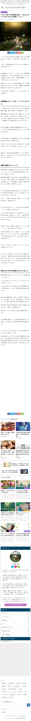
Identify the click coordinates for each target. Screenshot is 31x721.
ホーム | (6, 715)
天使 (11, 697)
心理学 (5, 691)
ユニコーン (13, 691)
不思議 (5, 697)
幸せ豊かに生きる (15, 631)
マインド (5, 694)
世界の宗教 (15, 620)
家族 (19, 683)
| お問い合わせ (23, 715)
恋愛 (25, 694)
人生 (24, 686)
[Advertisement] (15, 362)
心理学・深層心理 (15, 634)
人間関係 (11, 683)
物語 (4, 686)
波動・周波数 (12, 689)
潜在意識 (17, 686)
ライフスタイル (15, 616)
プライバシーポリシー (14, 715)
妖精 (4, 683)
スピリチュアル (5, 419)
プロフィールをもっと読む (15, 604)
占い (15, 623)
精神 (4, 689)
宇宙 (20, 689)
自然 (20, 691)
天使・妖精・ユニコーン (15, 627)
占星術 (13, 694)
